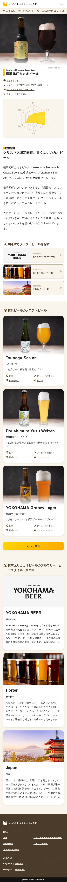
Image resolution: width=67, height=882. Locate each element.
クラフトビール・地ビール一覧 (48, 837)
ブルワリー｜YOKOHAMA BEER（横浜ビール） (28, 85)
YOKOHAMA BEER (50, 11)
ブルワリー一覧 (32, 11)
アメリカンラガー (45, 530)
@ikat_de (20, 869)
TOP (5, 837)
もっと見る (33, 546)
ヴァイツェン (43, 457)
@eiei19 (19, 863)
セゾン (40, 380)
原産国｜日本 (13, 80)
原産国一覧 (8, 843)
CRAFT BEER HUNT (13, 11)
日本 (11, 375)
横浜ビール (14, 380)
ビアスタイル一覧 (11, 849)
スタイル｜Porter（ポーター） (20, 89)
